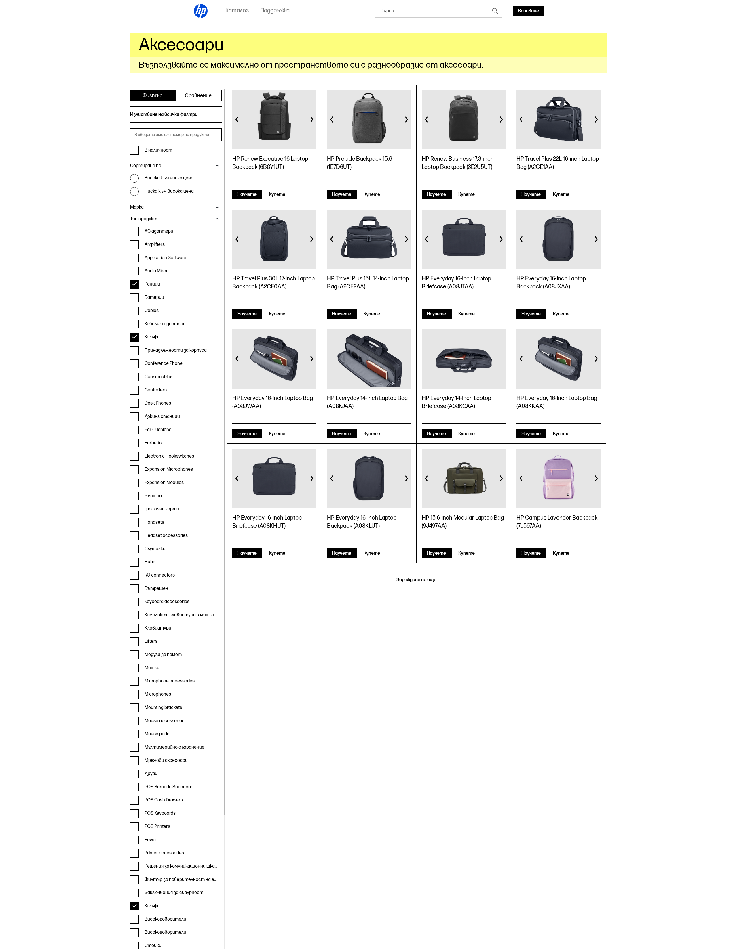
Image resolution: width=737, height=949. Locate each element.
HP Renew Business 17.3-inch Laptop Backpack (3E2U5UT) (458, 163)
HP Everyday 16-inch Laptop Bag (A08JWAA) (272, 402)
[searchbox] (432, 11)
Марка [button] (137, 207)
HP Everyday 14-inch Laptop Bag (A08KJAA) (367, 402)
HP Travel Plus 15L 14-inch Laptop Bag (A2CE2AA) (368, 282)
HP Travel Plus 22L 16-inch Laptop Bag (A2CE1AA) (557, 163)
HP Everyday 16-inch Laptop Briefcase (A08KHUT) (267, 521)
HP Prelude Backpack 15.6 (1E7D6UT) (359, 163)
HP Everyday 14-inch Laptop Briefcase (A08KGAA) (456, 402)
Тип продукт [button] (143, 219)
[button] (237, 119)
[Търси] (495, 10)
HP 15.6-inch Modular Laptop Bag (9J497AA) (463, 521)
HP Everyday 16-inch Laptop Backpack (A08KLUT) (361, 521)
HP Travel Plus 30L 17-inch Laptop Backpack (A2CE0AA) (273, 282)
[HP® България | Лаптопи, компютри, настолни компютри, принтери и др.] (201, 10)
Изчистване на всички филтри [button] (163, 114)
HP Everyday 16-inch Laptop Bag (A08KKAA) (556, 402)
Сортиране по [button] (145, 166)
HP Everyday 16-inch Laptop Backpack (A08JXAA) (551, 282)
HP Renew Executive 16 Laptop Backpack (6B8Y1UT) (270, 163)
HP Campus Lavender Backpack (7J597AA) (557, 521)
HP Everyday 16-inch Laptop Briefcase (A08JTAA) (456, 282)
